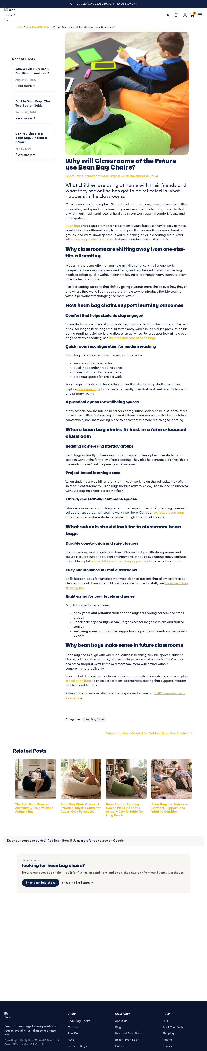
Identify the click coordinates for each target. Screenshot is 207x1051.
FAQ (165, 1021)
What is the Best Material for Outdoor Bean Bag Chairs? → (149, 733)
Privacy (167, 1046)
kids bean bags (88, 389)
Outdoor (73, 1027)
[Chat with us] (176, 15)
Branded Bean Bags (128, 1033)
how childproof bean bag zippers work (122, 561)
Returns (167, 1039)
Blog (118, 1027)
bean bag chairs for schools (92, 239)
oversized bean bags (168, 512)
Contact (120, 1046)
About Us (121, 1021)
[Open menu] (200, 15)
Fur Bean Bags (77, 1046)
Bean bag (72, 226)
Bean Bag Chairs (94, 719)
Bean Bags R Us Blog (37, 27)
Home (19, 27)
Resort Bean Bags (127, 1039)
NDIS (71, 1039)
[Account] (185, 15)
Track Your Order (173, 1027)
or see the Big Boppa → (77, 882)
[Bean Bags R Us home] (11, 15)
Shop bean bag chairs (40, 882)
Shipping (168, 1033)
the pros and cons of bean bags (132, 338)
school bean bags (78, 681)
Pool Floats (75, 1033)
